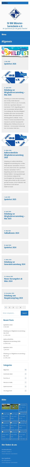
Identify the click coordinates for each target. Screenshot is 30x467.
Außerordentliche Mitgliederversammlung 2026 (14, 155)
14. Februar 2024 (8, 276)
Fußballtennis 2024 (11, 233)
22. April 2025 (7, 211)
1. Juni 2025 (7, 197)
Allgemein (23, 49)
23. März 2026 (7, 150)
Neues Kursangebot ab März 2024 (13, 279)
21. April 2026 (7, 87)
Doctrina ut (6, 378)
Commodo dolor (8, 374)
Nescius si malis (7, 382)
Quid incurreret (7, 386)
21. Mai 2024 (7, 231)
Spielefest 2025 (10, 199)
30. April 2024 (7, 245)
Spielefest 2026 (10, 63)
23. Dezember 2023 (9, 293)
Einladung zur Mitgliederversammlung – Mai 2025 (14, 216)
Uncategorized (7, 391)
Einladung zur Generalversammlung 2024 (14, 263)
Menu (4, 34)
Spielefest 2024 (10, 247)
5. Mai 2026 (7, 61)
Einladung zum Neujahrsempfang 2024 (13, 296)
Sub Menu (5, 3)
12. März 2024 (7, 259)
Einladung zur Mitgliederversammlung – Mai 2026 (14, 92)
